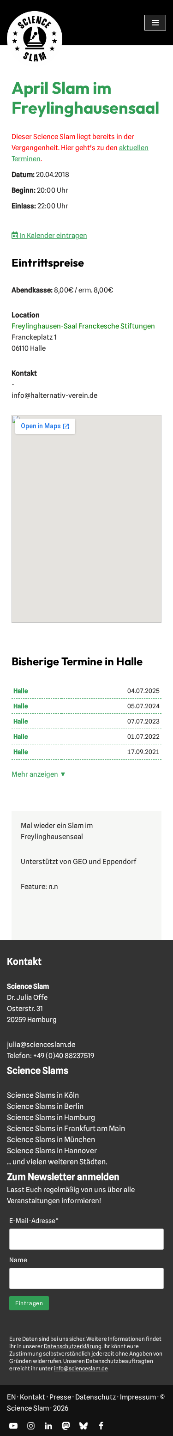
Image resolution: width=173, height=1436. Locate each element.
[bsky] (83, 1425)
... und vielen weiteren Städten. (57, 1161)
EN (11, 1397)
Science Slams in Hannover (52, 1150)
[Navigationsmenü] (155, 22)
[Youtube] (13, 1425)
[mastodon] (66, 1425)
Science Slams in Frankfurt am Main (66, 1128)
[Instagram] (30, 1425)
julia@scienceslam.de (41, 1044)
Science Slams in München (51, 1139)
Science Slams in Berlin (45, 1106)
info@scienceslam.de (81, 1368)
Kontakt (32, 1397)
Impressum (138, 1397)
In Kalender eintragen (52, 235)
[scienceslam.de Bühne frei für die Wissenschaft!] (34, 39)
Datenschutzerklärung (72, 1346)
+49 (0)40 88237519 (63, 1056)
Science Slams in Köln (43, 1095)
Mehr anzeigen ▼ (39, 774)
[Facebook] (101, 1425)
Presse (60, 1397)
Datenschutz (95, 1397)
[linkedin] (48, 1425)
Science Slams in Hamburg (51, 1117)
